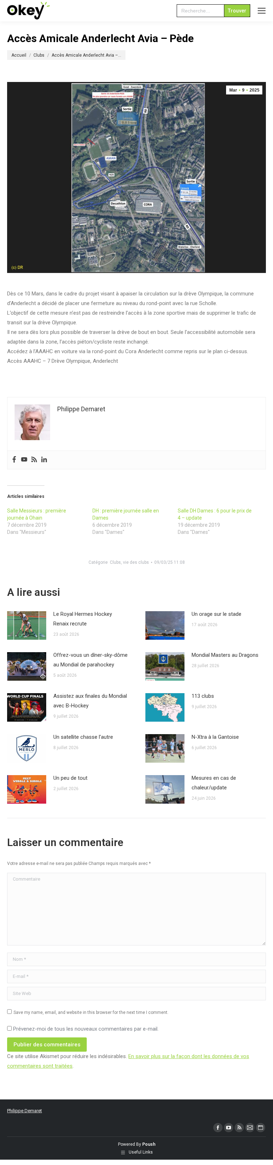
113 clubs (203, 696)
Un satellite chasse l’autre (83, 737)
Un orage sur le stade (216, 614)
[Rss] (34, 460)
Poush (148, 1144)
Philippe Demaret (24, 1110)
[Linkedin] (44, 460)
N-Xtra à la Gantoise (215, 737)
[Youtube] (24, 460)
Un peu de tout (70, 778)
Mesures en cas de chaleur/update (214, 783)
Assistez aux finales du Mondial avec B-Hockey (90, 701)
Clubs (115, 562)
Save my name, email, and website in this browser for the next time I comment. (91, 1012)
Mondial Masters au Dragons (225, 655)
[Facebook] (14, 460)
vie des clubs (136, 562)
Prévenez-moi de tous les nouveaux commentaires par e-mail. (86, 1029)
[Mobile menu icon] (261, 10)
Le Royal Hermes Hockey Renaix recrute (82, 619)
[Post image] (26, 625)
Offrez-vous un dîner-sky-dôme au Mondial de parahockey (90, 660)
